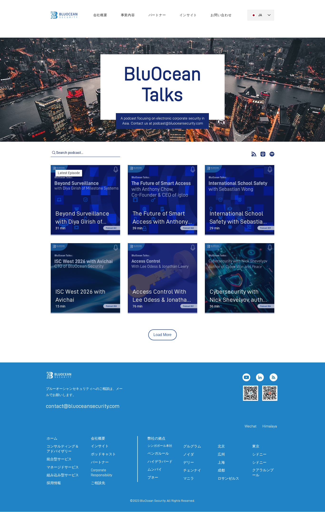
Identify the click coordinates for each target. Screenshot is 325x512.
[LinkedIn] (260, 377)
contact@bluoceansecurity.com (82, 406)
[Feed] (273, 377)
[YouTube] (246, 377)
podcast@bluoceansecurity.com (178, 123)
